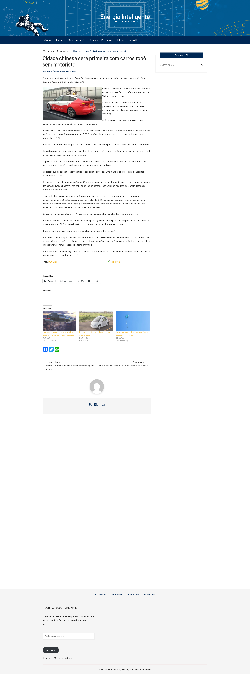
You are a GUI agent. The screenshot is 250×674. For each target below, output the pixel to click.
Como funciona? (76, 39)
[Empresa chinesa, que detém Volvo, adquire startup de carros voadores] (59, 321)
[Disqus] (97, 459)
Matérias (47, 39)
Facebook (102, 594)
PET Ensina (107, 39)
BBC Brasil (53, 261)
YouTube (150, 594)
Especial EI (132, 39)
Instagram (134, 594)
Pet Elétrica (52, 71)
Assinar (50, 650)
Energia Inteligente (125, 16)
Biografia (60, 39)
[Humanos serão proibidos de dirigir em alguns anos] (96, 321)
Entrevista (93, 39)
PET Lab (120, 39)
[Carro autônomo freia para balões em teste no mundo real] (133, 321)
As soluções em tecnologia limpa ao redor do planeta (122, 365)
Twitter (118, 594)
